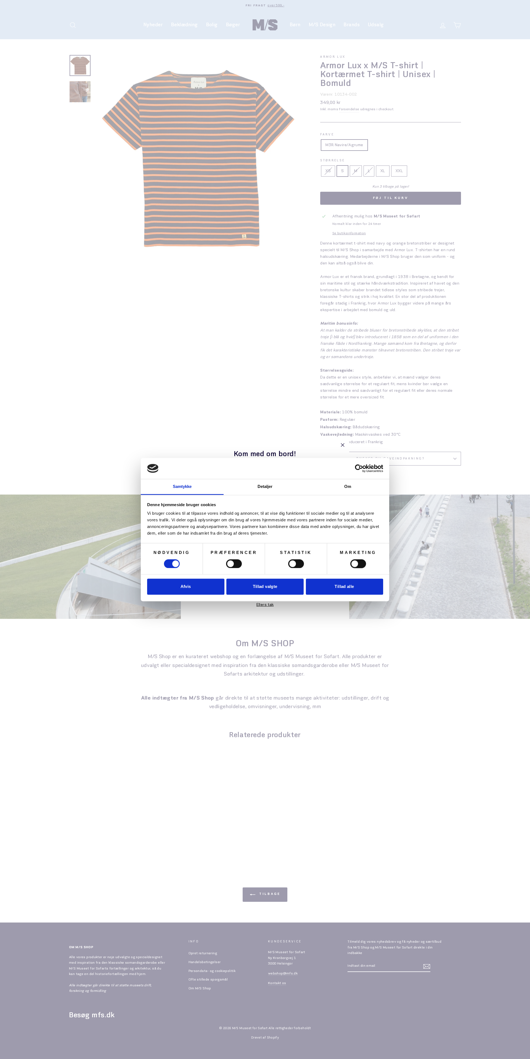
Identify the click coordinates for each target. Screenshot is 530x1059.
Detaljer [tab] (265, 486)
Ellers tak (265, 604)
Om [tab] (347, 486)
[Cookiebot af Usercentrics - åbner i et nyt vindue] (359, 468)
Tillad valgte (265, 586)
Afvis (186, 586)
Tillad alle (344, 586)
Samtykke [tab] (182, 486)
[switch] (234, 563)
